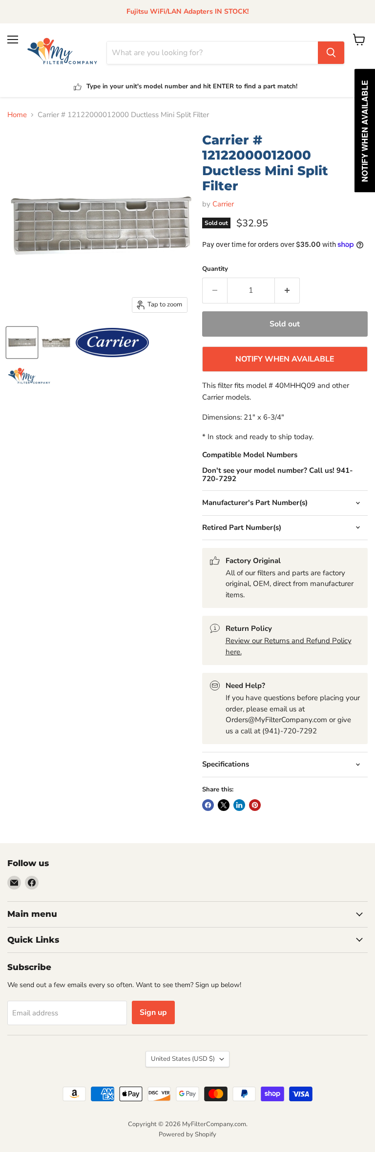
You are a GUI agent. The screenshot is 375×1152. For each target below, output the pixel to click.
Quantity (215, 269)
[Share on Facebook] (208, 805)
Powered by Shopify (187, 1134)
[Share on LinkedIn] (239, 805)
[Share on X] (223, 805)
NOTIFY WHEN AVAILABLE (284, 359)
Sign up (153, 1012)
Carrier (223, 204)
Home (17, 115)
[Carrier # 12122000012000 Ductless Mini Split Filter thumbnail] (22, 342)
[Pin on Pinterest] (255, 805)
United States (183, 1058)
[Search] (331, 52)
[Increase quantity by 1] (287, 290)
